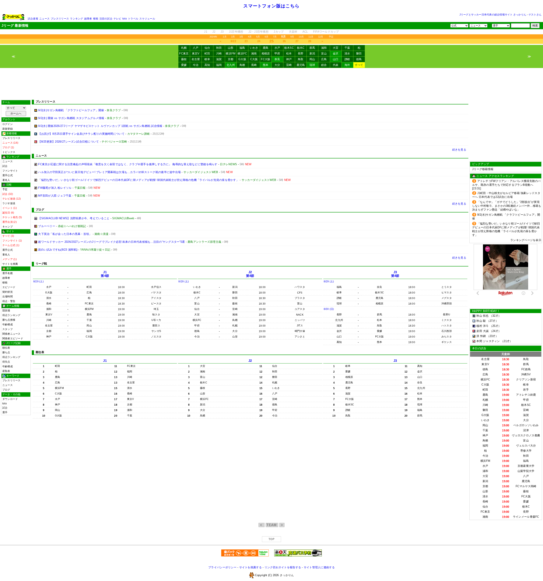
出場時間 (7, 296)
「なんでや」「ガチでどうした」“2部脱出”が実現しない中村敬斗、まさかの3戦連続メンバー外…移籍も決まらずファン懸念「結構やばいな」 (506, 205)
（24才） (495, 331)
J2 (214, 31)
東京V (196, 53)
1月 (224, 36)
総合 (324, 65)
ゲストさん (535, 14)
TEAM (271, 525)
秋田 (219, 47)
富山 (324, 53)
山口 (336, 59)
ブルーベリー (46, 226)
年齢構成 (7, 324)
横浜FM (230, 53)
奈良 (277, 59)
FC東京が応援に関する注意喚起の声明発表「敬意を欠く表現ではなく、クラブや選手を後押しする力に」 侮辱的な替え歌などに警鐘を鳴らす (127, 164)
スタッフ (7, 329)
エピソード (8, 287)
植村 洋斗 (482, 325)
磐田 (359, 53)
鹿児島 (301, 65)
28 (309, 41)
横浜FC (242, 53)
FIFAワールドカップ (326, 31)
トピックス (8, 152)
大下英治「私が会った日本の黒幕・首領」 (65, 234)
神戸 (289, 59)
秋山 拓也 (482, 315)
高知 (207, 65)
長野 (301, 53)
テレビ (117, 18)
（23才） (492, 336)
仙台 (207, 47)
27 (297, 41)
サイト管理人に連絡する (319, 567)
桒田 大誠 (482, 331)
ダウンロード (10, 399)
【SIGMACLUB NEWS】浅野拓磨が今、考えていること (73, 218)
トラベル (133, 18)
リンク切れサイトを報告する (283, 567)
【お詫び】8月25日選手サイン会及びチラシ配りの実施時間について (81, 133)
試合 (4, 166)
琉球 (312, 65)
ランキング (76, 18)
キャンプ (7, 226)
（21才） (506, 341)
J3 (222, 31)
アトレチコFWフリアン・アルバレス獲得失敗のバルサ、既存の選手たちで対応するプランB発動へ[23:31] (506, 184)
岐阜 (207, 59)
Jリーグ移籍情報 (482, 169)
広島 (324, 59)
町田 (207, 53)
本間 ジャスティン (488, 341)
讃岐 (347, 59)
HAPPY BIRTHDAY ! (485, 311)
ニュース (44, 18)
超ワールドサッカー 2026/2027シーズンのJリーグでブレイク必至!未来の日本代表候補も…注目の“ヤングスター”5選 (111, 241)
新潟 (312, 53)
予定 (331, 36)
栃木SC (289, 47)
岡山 (312, 59)
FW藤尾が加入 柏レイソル (54, 187)
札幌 (184, 47)
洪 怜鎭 (481, 336)
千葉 (347, 47)
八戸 (196, 47)
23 (246, 41)
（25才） (495, 325)
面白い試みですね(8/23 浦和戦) (57, 249)
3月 (241, 36)
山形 (231, 47)
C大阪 (254, 59)
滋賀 (219, 59)
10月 (301, 36)
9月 (292, 36)
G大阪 (242, 59)
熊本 (266, 65)
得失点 (6, 361)
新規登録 (7, 128)
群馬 (312, 47)
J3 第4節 (395, 273)
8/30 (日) (329, 309)
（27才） (492, 320)
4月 (250, 36)
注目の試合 (105, 18)
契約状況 (7, 291)
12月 (320, 36)
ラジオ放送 (8, 203)
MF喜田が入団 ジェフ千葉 (54, 195)
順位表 (6, 347)
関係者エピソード (12, 338)
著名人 (6, 180)
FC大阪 (265, 59)
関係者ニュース (11, 333)
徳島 (359, 59)
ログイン (7, 124)
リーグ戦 (41, 263)
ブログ (6, 389)
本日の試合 (479, 348)
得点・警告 (8, 301)
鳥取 (301, 59)
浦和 (324, 47)
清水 (347, 53)
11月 (310, 36)
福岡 (219, 65)
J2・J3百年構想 (258, 31)
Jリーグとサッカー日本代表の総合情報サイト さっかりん (492, 14)
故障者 (88, 18)
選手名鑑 (7, 273)
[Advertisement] (271, 83)
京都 (231, 59)
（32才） (495, 315)
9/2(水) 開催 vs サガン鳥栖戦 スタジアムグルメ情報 (71, 118)
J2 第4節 (250, 273)
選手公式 (7, 175)
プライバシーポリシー (222, 567)
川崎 (219, 53)
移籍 (95, 18)
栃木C (301, 47)
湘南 (254, 53)
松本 (289, 53)
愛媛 (184, 65)
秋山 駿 (481, 320)
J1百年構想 (236, 31)
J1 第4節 (105, 273)
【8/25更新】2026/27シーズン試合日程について (68, 141)
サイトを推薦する (250, 567)
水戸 (277, 47)
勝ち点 (6, 352)
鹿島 (266, 47)
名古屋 (196, 59)
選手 (4, 412)
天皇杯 (293, 31)
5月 (258, 36)
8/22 (233, 41)
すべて (359, 65)
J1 (205, 31)
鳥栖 (242, 65)
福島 (242, 47)
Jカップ (279, 31)
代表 (336, 65)
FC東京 (184, 53)
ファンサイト (10, 170)
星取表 (6, 371)
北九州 (231, 65)
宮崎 (289, 65)
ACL (305, 31)
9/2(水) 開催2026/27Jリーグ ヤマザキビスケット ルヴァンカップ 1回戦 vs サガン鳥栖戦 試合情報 (100, 126)
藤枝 (184, 59)
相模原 (266, 53)
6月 (266, 36)
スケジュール (147, 18)
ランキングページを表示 (525, 240)
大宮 (336, 47)
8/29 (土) (38, 281)
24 (258, 41)
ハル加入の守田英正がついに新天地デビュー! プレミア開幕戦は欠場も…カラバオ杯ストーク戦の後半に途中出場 (109, 172)
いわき (254, 47)
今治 (196, 65)
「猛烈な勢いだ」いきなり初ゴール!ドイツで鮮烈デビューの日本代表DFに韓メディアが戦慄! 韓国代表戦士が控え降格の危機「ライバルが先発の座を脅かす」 (138, 180)
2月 (233, 36)
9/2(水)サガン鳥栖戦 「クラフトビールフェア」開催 (71, 110)
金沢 (336, 53)
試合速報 (33, 18)
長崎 (254, 65)
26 (284, 41)
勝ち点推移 (8, 319)
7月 (275, 36)
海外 (347, 65)
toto (124, 18)
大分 (277, 65)
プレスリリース (60, 18)
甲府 (277, 53)
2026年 (213, 36)
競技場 (6, 310)
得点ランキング (11, 315)
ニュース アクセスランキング (495, 175)
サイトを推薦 (10, 263)
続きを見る (459, 149)
